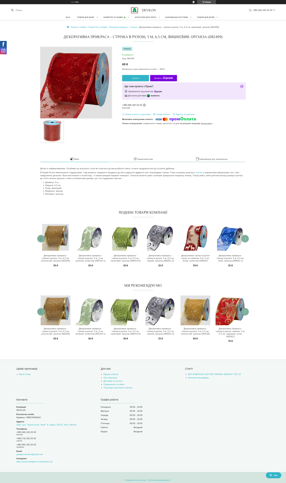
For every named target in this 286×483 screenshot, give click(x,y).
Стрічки (133, 27)
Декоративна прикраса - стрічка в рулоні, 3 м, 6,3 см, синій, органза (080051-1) (230, 258)
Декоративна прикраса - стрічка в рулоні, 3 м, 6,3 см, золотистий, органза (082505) (55, 258)
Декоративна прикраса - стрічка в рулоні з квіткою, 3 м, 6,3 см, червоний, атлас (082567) (230, 332)
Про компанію (110, 377)
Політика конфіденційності (159, 480)
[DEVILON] (134, 10)
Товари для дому (85, 17)
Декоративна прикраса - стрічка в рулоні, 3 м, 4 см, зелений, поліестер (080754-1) (90, 258)
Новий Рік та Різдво (97, 27)
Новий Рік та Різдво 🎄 (114, 17)
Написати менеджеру (198, 377)
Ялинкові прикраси (118, 27)
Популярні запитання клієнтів (118, 387)
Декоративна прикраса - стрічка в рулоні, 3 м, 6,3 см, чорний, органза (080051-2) (160, 258)
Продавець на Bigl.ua (143, 477)
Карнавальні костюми (176, 17)
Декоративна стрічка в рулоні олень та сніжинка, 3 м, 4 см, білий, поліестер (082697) (195, 258)
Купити (135, 78)
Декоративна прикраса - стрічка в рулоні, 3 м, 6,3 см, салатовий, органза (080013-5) (126, 258)
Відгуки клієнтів (111, 374)
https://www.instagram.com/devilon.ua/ (34, 461)
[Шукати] (12, 10)
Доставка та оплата (113, 381)
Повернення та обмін (114, 384)
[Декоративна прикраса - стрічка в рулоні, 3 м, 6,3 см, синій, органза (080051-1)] (230, 237)
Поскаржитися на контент (136, 480)
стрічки (199, 172)
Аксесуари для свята (145, 17)
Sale (68, 17)
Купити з (158, 78)
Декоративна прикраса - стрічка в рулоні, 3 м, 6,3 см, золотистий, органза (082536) (195, 331)
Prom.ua (157, 475)
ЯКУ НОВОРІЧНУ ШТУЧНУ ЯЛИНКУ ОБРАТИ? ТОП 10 (214, 374)
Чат (276, 475)
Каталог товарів (78, 27)
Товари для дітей (205, 17)
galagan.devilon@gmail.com (29, 454)
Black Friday (25, 374)
